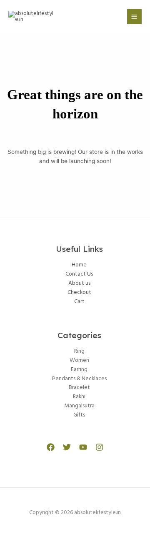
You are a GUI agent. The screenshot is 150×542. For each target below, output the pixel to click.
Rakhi (79, 396)
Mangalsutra (79, 405)
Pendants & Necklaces (79, 378)
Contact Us (79, 274)
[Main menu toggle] (134, 16)
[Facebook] (51, 447)
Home (79, 265)
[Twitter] (67, 447)
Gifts (79, 415)
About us (79, 283)
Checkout (79, 292)
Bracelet (79, 387)
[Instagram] (99, 447)
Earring (79, 369)
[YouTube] (83, 447)
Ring (79, 351)
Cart (79, 301)
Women (79, 360)
